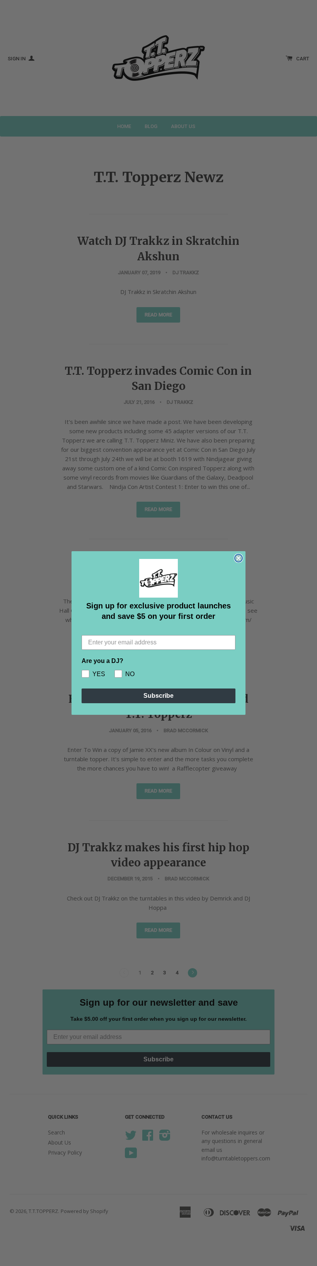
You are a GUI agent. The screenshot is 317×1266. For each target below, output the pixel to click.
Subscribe (158, 695)
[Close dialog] (238, 558)
